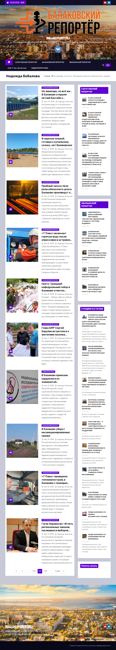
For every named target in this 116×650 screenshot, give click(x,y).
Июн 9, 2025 (49, 149)
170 (34, 571)
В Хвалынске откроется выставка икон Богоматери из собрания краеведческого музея (94, 255)
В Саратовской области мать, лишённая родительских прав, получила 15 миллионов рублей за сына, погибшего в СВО (94, 119)
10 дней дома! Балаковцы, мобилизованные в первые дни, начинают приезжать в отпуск (93, 448)
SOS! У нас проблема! (17, 68)
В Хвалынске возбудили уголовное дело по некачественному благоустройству (93, 272)
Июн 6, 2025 (49, 385)
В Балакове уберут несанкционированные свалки (56, 432)
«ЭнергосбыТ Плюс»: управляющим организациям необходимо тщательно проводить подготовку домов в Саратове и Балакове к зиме (94, 179)
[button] (103, 65)
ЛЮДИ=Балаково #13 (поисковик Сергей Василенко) (97, 537)
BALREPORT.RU (58, 38)
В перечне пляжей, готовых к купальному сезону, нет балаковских (57, 142)
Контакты (85, 646)
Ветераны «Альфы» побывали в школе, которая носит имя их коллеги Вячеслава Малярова (93, 404)
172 (45, 571)
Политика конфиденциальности (100, 646)
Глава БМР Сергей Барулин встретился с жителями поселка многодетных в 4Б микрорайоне (55, 334)
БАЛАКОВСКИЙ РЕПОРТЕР (53, 62)
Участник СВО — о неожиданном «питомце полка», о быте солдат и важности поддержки (94, 426)
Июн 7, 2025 (49, 338)
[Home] (9, 62)
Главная (47, 76)
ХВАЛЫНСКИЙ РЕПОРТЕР (80, 62)
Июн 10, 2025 (49, 101)
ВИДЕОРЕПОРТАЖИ (39, 68)
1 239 (57, 571)
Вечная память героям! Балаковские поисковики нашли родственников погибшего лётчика (94, 382)
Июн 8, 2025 (49, 294)
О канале (79, 646)
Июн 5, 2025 (49, 534)
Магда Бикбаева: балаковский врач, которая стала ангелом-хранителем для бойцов (93, 351)
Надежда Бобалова (65, 101)
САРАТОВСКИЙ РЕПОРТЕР (26, 62)
